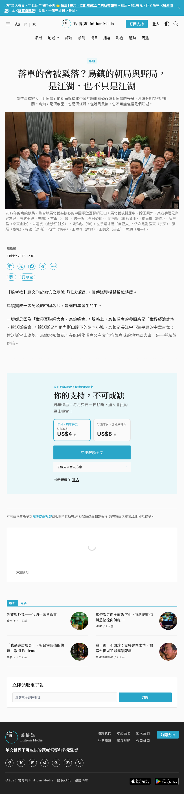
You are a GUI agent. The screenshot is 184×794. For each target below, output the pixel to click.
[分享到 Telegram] (42, 266)
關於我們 (105, 733)
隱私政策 (64, 780)
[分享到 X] (21, 266)
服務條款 (82, 780)
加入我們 (143, 733)
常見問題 (105, 740)
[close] (178, 7)
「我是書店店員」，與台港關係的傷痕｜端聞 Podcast (35, 648)
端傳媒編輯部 (42, 516)
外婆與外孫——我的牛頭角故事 (32, 614)
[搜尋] (174, 23)
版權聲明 (124, 740)
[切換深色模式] (165, 23)
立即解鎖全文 (92, 452)
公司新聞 (143, 740)
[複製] (10, 266)
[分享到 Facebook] (31, 266)
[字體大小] (17, 24)
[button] (51, 37)
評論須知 (22, 572)
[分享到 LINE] (53, 266)
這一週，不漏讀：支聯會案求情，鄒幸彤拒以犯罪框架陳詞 (124, 648)
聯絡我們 (124, 733)
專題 (92, 61)
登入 (75, 479)
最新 (12, 603)
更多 (23, 603)
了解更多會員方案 (69, 467)
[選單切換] (58, 38)
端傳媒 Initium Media (36, 780)
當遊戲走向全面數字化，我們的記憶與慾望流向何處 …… (124, 617)
